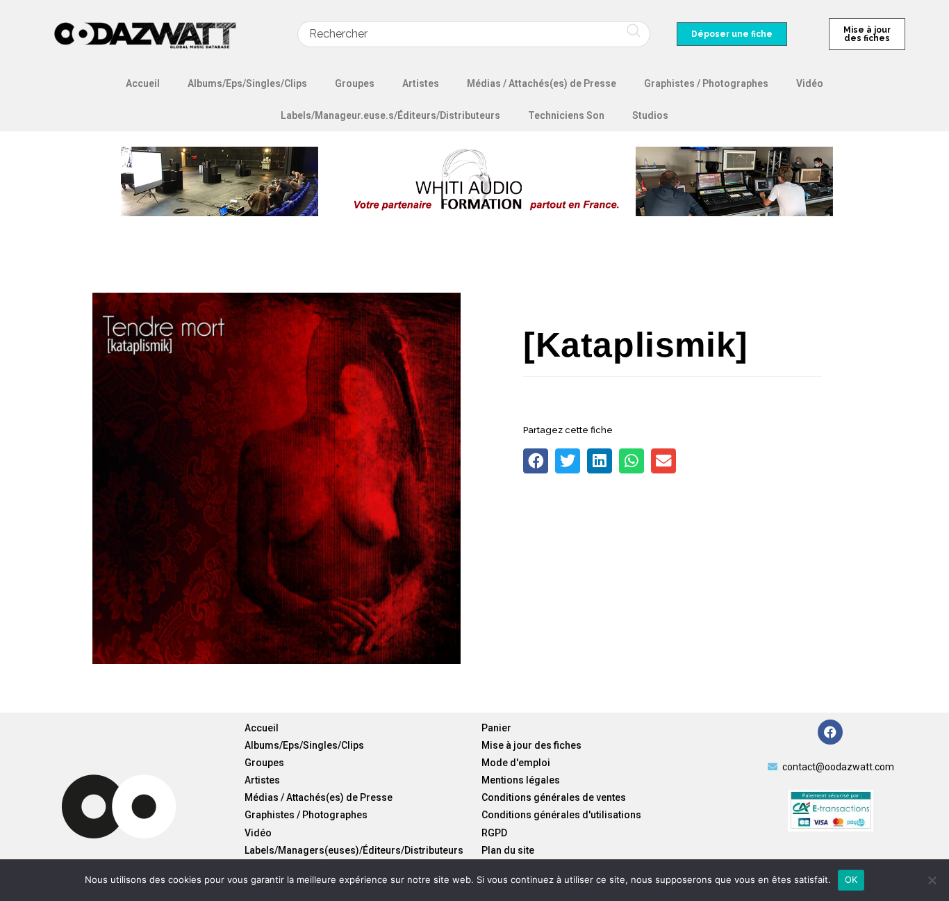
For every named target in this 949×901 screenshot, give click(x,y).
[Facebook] (830, 732)
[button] (535, 460)
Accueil (143, 83)
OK (851, 879)
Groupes (354, 83)
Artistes (420, 83)
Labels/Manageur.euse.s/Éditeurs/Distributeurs (390, 115)
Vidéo (809, 83)
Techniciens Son (566, 115)
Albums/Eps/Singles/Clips (247, 83)
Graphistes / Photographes (706, 83)
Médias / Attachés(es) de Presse (541, 83)
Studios (650, 115)
